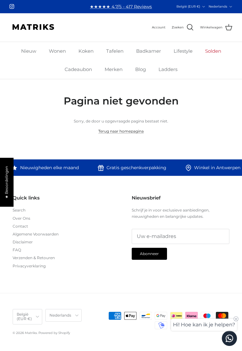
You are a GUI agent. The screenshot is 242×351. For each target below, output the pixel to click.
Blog (140, 69)
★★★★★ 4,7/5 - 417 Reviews (121, 6)
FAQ (17, 249)
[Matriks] (33, 27)
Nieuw (28, 51)
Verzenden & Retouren (34, 257)
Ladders (167, 69)
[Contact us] (229, 338)
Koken (86, 51)
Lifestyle (183, 51)
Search (19, 210)
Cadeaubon (78, 69)
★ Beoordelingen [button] (6, 182)
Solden (213, 51)
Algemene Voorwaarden (36, 234)
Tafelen (115, 51)
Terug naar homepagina (121, 131)
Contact (20, 226)
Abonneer (149, 253)
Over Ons (21, 218)
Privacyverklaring (29, 266)
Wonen (57, 51)
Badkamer (148, 51)
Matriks (31, 333)
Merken (114, 69)
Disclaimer (23, 242)
